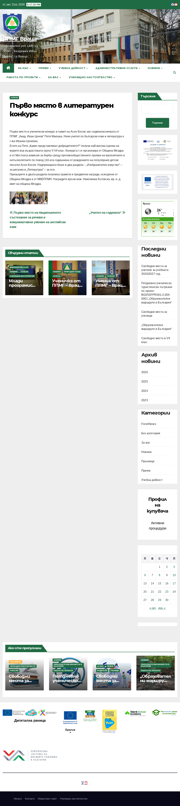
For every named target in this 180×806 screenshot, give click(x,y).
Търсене (148, 96)
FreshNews (148, 423)
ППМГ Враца (20, 39)
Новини (154, 68)
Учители (14, 671)
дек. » (162, 608)
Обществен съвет (47, 798)
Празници (148, 461)
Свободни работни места (23, 666)
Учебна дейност (72, 68)
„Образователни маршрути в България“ (155, 681)
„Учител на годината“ (105, 212)
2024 (144, 390)
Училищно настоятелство (91, 77)
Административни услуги (117, 68)
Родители (102, 671)
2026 (144, 372)
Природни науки (72, 272)
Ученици (114, 671)
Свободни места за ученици (106, 681)
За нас (24, 68)
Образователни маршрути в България (68, 665)
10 (174, 575)
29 (159, 599)
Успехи (14, 98)
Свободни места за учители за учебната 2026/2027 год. (154, 270)
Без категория (150, 433)
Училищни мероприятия (22, 276)
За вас (53, 77)
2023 (144, 400)
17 (174, 583)
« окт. (152, 608)
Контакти (29, 798)
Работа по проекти (23, 77)
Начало (18, 798)
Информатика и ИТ (19, 267)
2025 (144, 381)
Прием (44, 68)
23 (166, 591)
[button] (174, 72)
